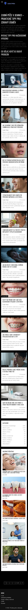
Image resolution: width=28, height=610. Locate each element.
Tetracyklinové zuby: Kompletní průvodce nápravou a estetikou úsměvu (12, 196)
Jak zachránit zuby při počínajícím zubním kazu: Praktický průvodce (13, 126)
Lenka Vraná (5, 95)
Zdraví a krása (6, 432)
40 (22, 583)
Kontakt (3, 603)
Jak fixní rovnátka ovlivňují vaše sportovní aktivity (13, 565)
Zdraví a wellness (7, 430)
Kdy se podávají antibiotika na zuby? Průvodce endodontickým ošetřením (14, 161)
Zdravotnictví (6, 444)
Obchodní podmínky (6, 598)
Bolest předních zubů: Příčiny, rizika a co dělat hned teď (14, 370)
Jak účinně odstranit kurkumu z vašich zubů (14, 518)
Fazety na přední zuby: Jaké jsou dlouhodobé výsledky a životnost (13, 301)
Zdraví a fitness (7, 442)
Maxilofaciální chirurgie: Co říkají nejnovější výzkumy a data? (13, 91)
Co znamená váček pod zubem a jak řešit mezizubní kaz (12, 495)
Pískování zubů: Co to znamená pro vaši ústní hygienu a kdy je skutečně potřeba (14, 472)
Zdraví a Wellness (7, 440)
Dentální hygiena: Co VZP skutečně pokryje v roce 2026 (13, 541)
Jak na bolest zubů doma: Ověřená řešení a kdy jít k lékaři (13, 266)
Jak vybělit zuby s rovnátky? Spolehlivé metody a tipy (11, 336)
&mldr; (17, 583)
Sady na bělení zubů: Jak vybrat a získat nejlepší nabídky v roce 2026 (13, 404)
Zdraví (4, 434)
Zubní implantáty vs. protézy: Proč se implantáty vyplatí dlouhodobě (14, 231)
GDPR (2, 601)
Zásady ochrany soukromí (7, 599)
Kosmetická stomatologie (9, 426)
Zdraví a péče (6, 428)
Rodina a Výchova (7, 438)
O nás (2, 596)
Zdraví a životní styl (8, 436)
